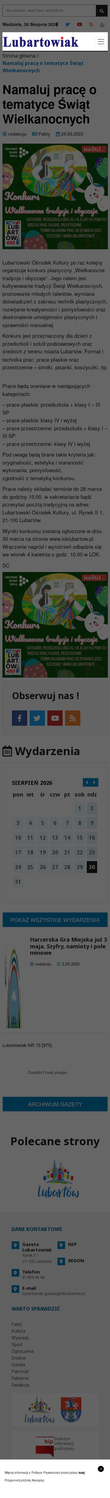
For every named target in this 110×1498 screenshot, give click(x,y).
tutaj (82, 1472)
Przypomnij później (18, 1480)
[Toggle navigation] (101, 41)
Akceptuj (38, 1480)
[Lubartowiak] (40, 41)
